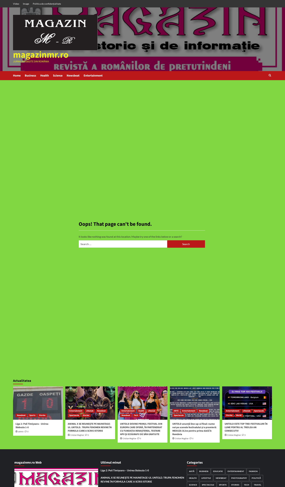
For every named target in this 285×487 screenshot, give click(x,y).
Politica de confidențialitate (47, 3)
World (238, 415)
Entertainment (93, 76)
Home (17, 76)
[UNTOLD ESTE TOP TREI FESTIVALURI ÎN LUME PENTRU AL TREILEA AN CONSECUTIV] (247, 403)
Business (30, 76)
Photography (239, 478)
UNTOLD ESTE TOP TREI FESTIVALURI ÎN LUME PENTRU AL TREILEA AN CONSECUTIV (246, 427)
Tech (136, 415)
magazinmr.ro (41, 54)
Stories (42, 415)
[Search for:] (123, 244)
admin (21, 431)
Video (16, 3)
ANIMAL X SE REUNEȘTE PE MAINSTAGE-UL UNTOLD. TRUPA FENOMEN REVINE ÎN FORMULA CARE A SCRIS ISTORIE (90, 427)
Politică (256, 478)
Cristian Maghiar (77, 435)
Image (26, 3)
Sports (32, 415)
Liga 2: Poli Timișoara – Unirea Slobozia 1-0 (125, 470)
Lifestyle (89, 410)
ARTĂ (176, 410)
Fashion (253, 471)
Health (44, 76)
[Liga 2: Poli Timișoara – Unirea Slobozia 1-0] (38, 403)
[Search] (270, 76)
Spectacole (74, 415)
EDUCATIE (218, 471)
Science (58, 76)
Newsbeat (73, 76)
